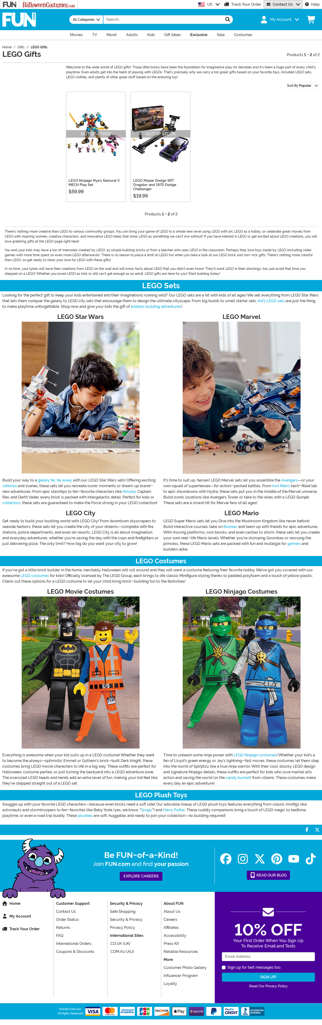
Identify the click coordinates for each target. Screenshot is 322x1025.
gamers (294, 543)
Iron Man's (281, 486)
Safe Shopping (123, 911)
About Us (172, 911)
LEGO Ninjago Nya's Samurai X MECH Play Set (94, 182)
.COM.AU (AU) (122, 951)
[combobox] (163, 19)
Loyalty (170, 983)
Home (15, 903)
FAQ (59, 935)
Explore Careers (141, 876)
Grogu (146, 810)
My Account (20, 916)
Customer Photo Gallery (185, 967)
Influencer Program (181, 975)
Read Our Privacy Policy (268, 986)
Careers (170, 919)
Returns (63, 927)
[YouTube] (293, 859)
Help (315, 4)
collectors (11, 503)
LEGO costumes (35, 575)
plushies (85, 815)
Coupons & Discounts (75, 951)
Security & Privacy (126, 919)
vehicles (9, 486)
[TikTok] (310, 859)
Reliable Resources (181, 951)
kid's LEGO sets (271, 301)
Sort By (299, 85)
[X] (259, 859)
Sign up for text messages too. (254, 967)
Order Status (67, 919)
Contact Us (283, 4)
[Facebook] (225, 859)
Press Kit (171, 943)
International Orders (73, 943)
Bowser (230, 526)
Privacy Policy (122, 927)
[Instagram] (242, 859)
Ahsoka (129, 491)
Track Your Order (246, 4)
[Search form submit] (228, 19)
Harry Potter (174, 810)
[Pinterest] (276, 859)
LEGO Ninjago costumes (255, 755)
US (209, 4)
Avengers (289, 480)
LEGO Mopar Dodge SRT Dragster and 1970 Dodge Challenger (154, 184)
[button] (279, 19)
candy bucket (238, 777)
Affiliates (171, 927)
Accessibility (175, 935)
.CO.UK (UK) (120, 943)
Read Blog (271, 875)
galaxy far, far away (55, 480)
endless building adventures (156, 306)
